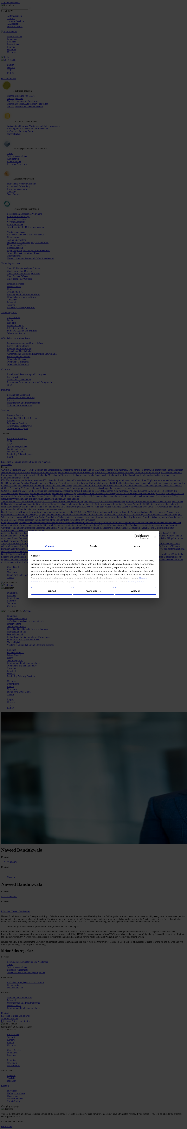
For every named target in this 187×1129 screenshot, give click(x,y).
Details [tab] (93, 546)
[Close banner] (155, 537)
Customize (91, 590)
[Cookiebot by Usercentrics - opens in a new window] (136, 536)
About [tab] (137, 546)
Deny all (51, 590)
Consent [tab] (49, 546)
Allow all (135, 590)
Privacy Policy (136, 581)
